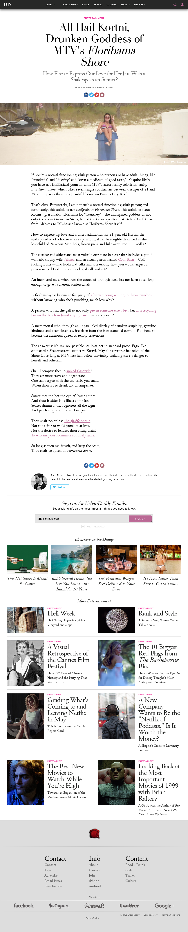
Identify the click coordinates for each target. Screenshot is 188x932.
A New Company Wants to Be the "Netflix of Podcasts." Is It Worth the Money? (159, 719)
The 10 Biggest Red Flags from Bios (158, 657)
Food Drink (70, 4)
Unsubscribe (53, 886)
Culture (112, 4)
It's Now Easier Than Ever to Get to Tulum (160, 581)
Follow (61, 487)
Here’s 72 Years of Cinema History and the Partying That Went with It (67, 677)
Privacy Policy (92, 918)
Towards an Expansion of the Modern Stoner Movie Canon (66, 795)
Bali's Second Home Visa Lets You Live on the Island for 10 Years (72, 584)
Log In (182, 4)
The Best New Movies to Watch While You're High (65, 776)
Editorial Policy (150, 914)
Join (92, 875)
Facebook (24, 906)
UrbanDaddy (7, 4)
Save (96, 94)
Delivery (139, 4)
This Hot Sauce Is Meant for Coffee (27, 581)
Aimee (69, 259)
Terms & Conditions (171, 914)
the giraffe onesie (77, 421)
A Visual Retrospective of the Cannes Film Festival (68, 657)
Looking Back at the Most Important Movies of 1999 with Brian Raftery (159, 782)
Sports (125, 4)
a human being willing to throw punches (121, 295)
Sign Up (140, 518)
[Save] (102, 94)
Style (85, 4)
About (93, 864)
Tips (47, 870)
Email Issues (53, 880)
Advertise (50, 875)
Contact (50, 864)
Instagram (59, 906)
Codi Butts (126, 259)
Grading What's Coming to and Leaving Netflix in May (67, 710)
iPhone (94, 880)
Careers (94, 870)
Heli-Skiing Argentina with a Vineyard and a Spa (66, 622)
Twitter (129, 906)
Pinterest (94, 906)
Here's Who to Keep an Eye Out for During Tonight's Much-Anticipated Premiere (159, 677)
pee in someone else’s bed (109, 310)
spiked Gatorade (78, 371)
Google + (164, 906)
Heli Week (61, 613)
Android (95, 886)
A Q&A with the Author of (159, 810)
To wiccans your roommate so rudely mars (62, 435)
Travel (98, 4)
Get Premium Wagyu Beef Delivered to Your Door (116, 584)
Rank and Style (157, 613)
